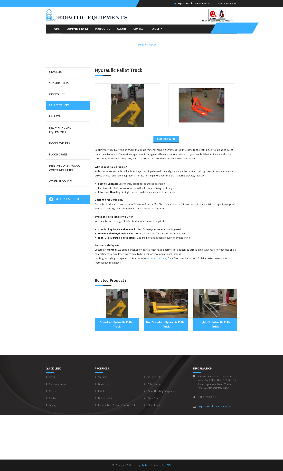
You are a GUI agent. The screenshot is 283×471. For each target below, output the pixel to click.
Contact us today (157, 258)
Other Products (61, 181)
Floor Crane (58, 154)
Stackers (55, 72)
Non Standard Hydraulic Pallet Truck (166, 324)
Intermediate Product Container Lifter (65, 168)
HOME (56, 29)
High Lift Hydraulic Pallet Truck (215, 324)
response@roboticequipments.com (195, 3)
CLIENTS (121, 29)
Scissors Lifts (59, 83)
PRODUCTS (101, 29)
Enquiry (53, 405)
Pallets (54, 116)
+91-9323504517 (228, 3)
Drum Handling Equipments (60, 130)
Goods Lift (57, 94)
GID (168, 465)
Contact (53, 398)
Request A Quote (166, 139)
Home (131, 45)
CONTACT (139, 29)
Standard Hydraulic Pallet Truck (117, 324)
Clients (52, 391)
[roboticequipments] (87, 14)
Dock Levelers (59, 143)
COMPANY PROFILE (77, 29)
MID (144, 465)
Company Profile (58, 384)
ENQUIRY (157, 29)
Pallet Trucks (59, 105)
